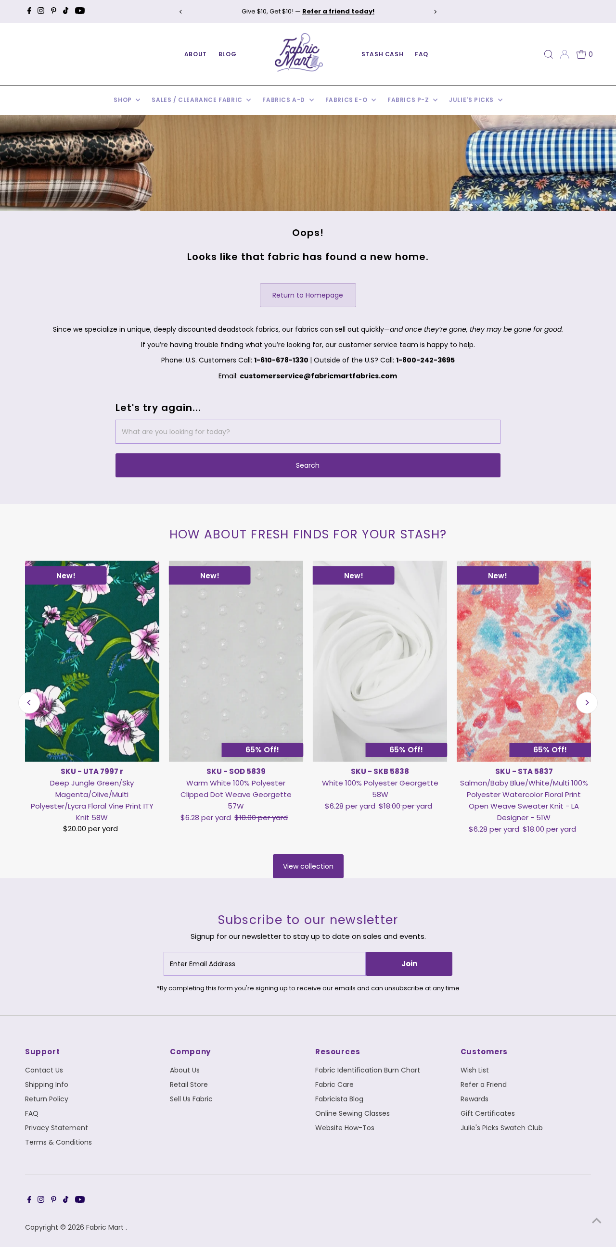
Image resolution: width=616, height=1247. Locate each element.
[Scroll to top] (596, 1220)
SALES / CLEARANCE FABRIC (198, 100)
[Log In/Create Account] (564, 54)
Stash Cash (382, 54)
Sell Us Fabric (191, 1099)
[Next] (435, 12)
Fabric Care (334, 1084)
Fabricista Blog (339, 1099)
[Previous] (181, 12)
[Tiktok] (66, 11)
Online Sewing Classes (352, 1113)
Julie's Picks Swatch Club (502, 1128)
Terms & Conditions (58, 1142)
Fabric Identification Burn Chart (367, 1070)
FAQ (421, 54)
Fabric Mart (106, 1227)
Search (308, 465)
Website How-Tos (344, 1128)
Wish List (475, 1070)
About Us (185, 1070)
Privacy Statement (56, 1128)
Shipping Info (46, 1084)
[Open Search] (548, 54)
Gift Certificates (488, 1113)
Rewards (474, 1099)
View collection (308, 866)
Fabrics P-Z (409, 100)
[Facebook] (29, 11)
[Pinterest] (54, 11)
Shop (123, 100)
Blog (227, 54)
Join (409, 964)
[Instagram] (41, 11)
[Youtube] (80, 11)
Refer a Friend (484, 1084)
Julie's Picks (472, 100)
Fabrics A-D (284, 100)
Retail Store (189, 1084)
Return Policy (46, 1099)
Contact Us (44, 1070)
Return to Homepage (307, 295)
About (195, 54)
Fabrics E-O (347, 100)
